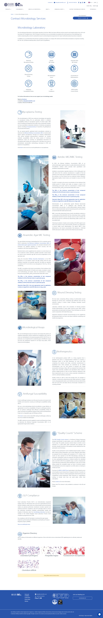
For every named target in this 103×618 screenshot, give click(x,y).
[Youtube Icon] (84, 2)
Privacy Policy (27, 599)
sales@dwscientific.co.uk (60, 2)
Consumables (19, 9)
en (90, 2)
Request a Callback (82, 18)
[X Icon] (83, 2)
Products (7, 9)
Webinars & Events (59, 9)
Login (95, 2)
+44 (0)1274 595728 (72, 2)
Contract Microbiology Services (77, 9)
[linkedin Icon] (81, 2)
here (21, 147)
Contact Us (50, 2)
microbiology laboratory (39, 512)
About (47, 9)
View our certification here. (24, 524)
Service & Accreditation (34, 9)
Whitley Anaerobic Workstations (36, 259)
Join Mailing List (82, 598)
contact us (57, 481)
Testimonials (93, 9)
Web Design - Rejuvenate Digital (85, 615)
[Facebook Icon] (79, 2)
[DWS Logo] (15, 5)
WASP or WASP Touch (64, 470)
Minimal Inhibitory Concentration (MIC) (34, 133)
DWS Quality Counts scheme (61, 439)
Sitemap (26, 601)
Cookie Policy (27, 597)
